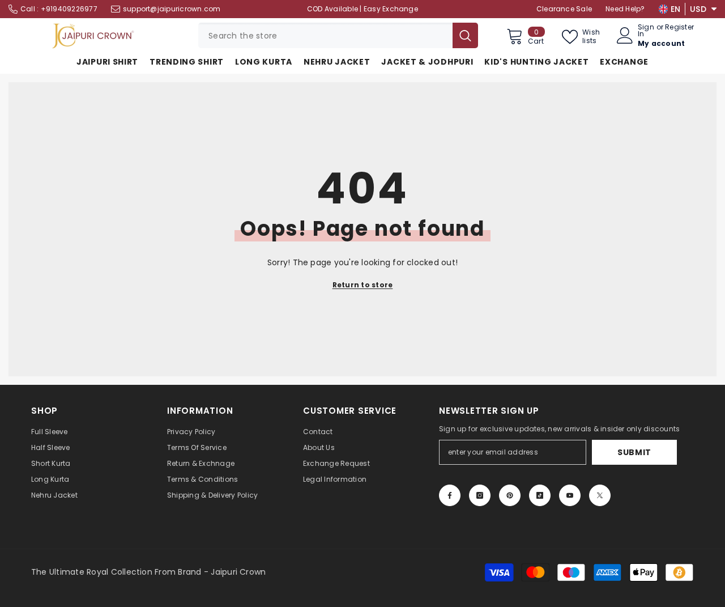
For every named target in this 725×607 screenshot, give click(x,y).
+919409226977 (69, 9)
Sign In (646, 30)
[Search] (338, 35)
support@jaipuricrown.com (172, 9)
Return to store (362, 285)
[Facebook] (449, 495)
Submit (634, 452)
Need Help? (625, 9)
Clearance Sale (564, 9)
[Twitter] (600, 495)
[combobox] (325, 35)
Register (679, 28)
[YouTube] (570, 495)
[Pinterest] (510, 495)
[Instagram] (480, 495)
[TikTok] (540, 495)
